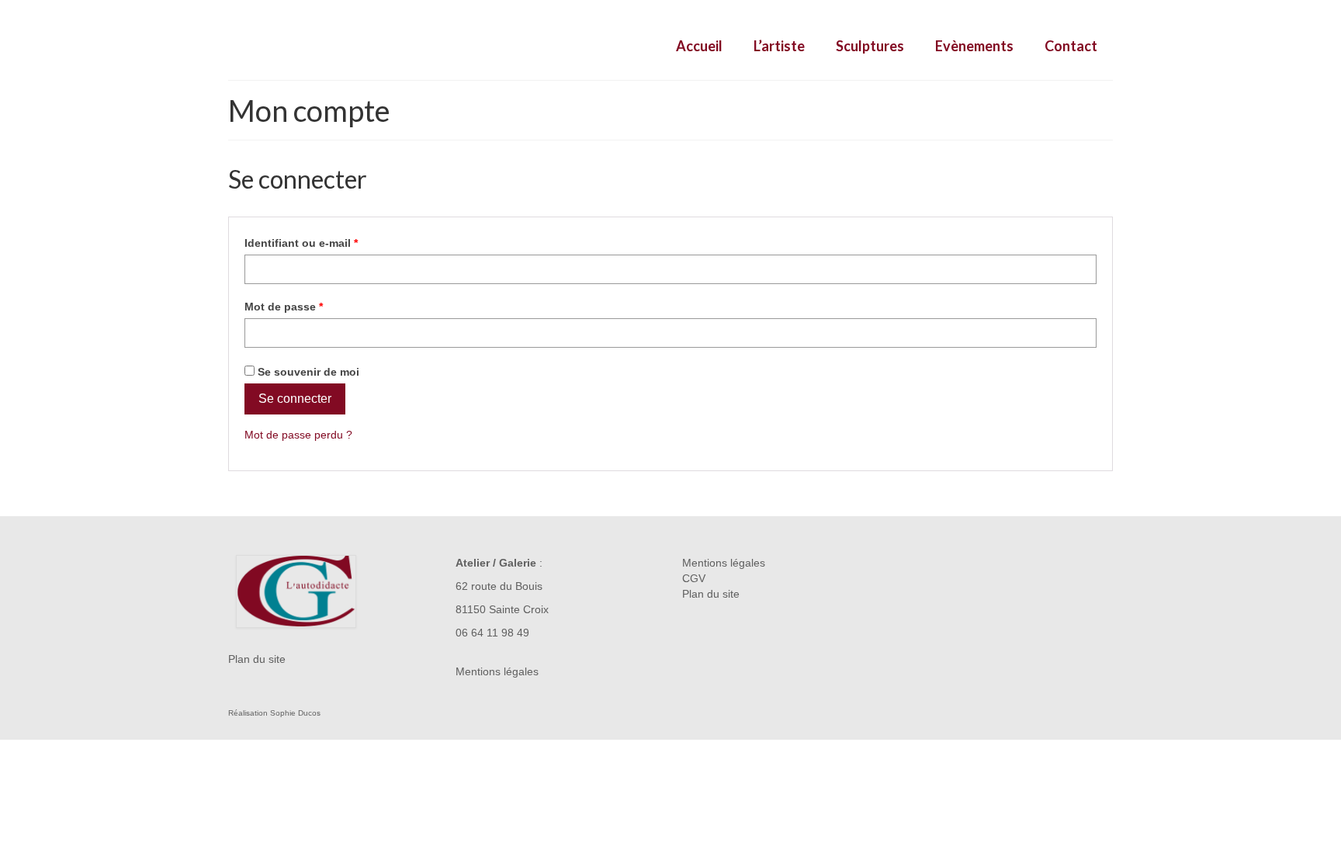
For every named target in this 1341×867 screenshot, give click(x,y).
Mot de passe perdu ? (298, 434)
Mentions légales (497, 671)
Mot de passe (312, 306)
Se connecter (294, 398)
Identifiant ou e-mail (330, 242)
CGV (693, 578)
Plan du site (257, 659)
